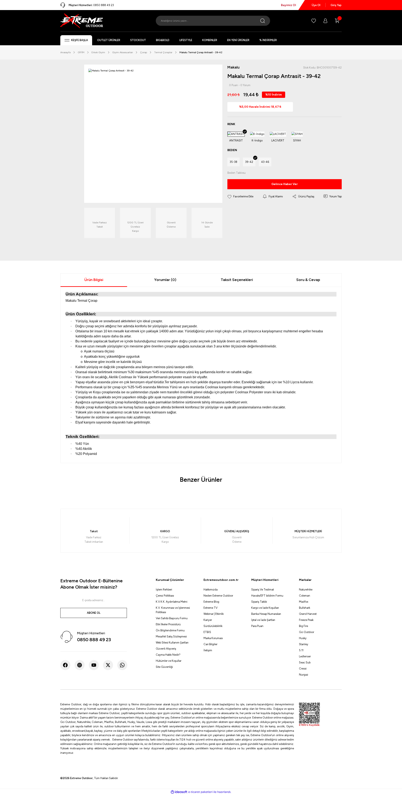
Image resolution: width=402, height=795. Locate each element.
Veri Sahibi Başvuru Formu (172, 618)
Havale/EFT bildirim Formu (267, 595)
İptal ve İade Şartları (263, 619)
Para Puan (257, 626)
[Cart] (337, 20)
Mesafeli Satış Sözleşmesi (171, 636)
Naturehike (305, 589)
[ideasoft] (179, 792)
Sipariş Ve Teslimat (262, 589)
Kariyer (208, 619)
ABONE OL (93, 612)
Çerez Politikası (165, 595)
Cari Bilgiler (210, 644)
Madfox (303, 601)
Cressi (303, 668)
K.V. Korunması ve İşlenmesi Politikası (173, 610)
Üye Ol (316, 5)
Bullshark (304, 607)
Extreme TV (211, 607)
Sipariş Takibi (259, 601)
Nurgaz (303, 674)
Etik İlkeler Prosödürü (168, 624)
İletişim (208, 650)
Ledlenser (305, 656)
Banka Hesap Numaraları (266, 613)
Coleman (304, 595)
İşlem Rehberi (164, 589)
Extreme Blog (211, 601)
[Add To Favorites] (240, 196)
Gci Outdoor (306, 632)
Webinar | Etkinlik (214, 613)
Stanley (303, 644)
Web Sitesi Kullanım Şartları (172, 642)
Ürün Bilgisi (93, 279)
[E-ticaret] (200, 792)
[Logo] (81, 20)
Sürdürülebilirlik (213, 626)
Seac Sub (305, 662)
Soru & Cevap (308, 279)
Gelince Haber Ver (284, 184)
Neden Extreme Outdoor (218, 595)
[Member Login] (325, 20)
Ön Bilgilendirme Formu (170, 630)
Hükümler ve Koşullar (168, 660)
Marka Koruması (213, 638)
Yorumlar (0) (165, 279)
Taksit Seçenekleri (237, 279)
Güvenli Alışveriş (166, 648)
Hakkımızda (211, 589)
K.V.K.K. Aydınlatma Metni (171, 601)
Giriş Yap (336, 5)
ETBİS (207, 632)
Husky (303, 638)
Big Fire (303, 626)
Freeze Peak (306, 619)
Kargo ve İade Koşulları (265, 607)
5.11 (301, 650)
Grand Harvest (308, 613)
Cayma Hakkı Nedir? (168, 654)
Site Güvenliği (164, 666)
